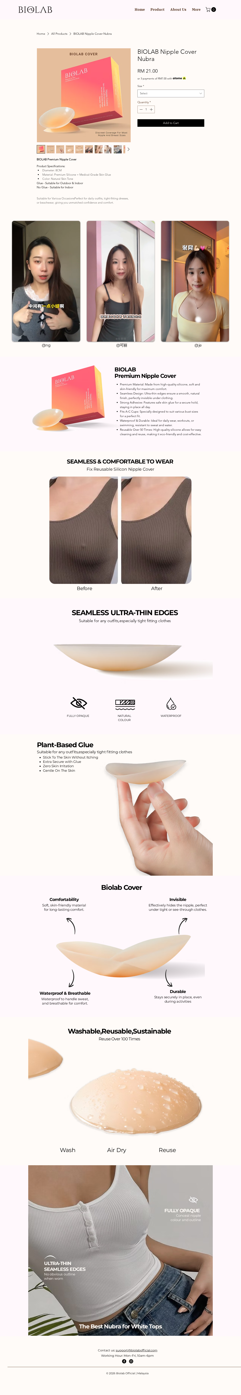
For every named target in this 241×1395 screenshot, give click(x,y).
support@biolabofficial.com (136, 1350)
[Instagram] (131, 1361)
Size (140, 86)
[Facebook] (124, 1361)
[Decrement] (140, 109)
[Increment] (151, 109)
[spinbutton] (146, 109)
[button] (211, 9)
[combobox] (170, 93)
